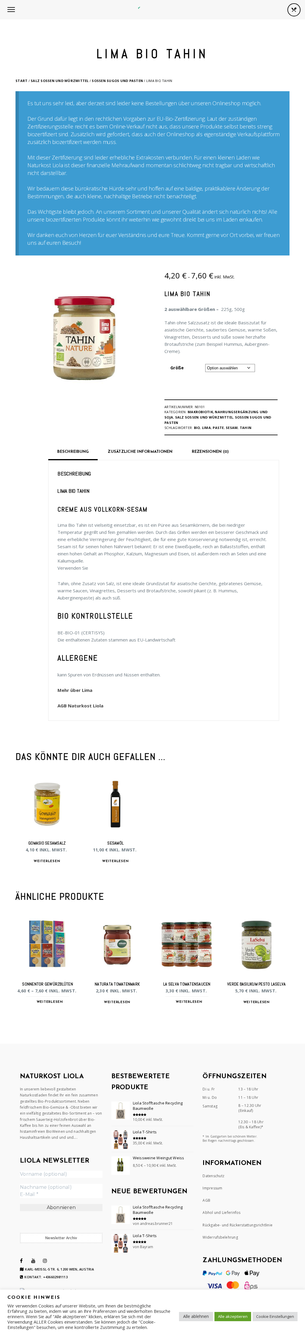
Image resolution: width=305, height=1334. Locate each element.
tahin (245, 427)
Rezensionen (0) (210, 452)
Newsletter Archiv (61, 1237)
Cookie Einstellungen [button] (275, 1316)
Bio (197, 427)
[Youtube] (33, 1260)
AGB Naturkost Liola (80, 706)
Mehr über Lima (74, 690)
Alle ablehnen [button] (196, 1316)
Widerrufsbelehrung (220, 1237)
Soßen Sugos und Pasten (117, 80)
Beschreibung (73, 452)
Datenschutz (213, 1175)
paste (218, 427)
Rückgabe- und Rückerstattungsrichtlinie (238, 1225)
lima (206, 427)
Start (21, 80)
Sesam (232, 427)
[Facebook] (21, 1260)
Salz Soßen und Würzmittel (60, 80)
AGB (206, 1200)
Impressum (212, 1188)
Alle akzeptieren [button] (233, 1316)
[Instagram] (45, 1260)
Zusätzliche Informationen (140, 452)
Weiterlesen (47, 861)
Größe (177, 368)
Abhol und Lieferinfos (221, 1212)
